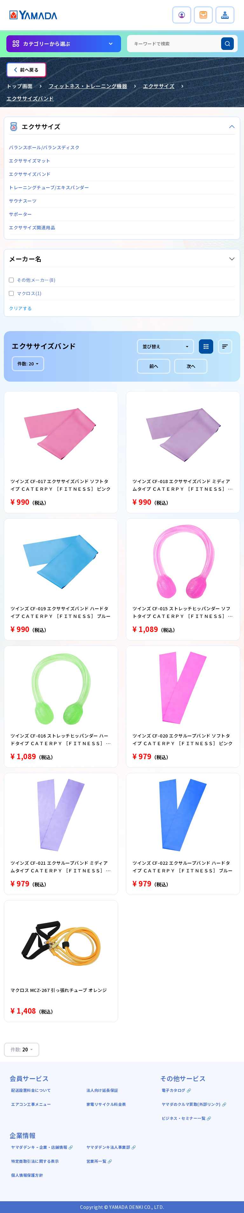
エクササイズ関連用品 (32, 227)
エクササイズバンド (30, 98)
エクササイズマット (30, 160)
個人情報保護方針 (27, 1175)
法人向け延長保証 (102, 1090)
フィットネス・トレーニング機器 (88, 86)
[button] (181, 15)
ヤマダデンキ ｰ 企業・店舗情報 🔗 (42, 1147)
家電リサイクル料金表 (106, 1104)
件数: (25, 363)
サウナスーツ (23, 201)
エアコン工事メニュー (31, 1104)
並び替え (151, 346)
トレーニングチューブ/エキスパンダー (49, 187)
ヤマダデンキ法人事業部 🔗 (111, 1147)
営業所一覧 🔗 (99, 1161)
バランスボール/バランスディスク (44, 147)
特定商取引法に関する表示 (35, 1161)
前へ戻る (29, 69)
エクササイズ (158, 86)
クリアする (20, 308)
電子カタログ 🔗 (177, 1090)
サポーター (20, 214)
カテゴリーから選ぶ (47, 43)
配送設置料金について (31, 1090)
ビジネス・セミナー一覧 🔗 (187, 1118)
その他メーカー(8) (36, 280)
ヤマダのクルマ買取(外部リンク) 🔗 (194, 1104)
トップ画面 (19, 86)
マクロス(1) (29, 293)
